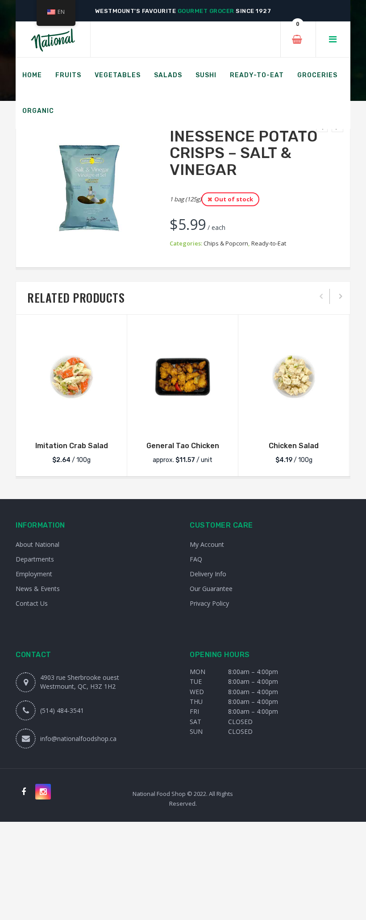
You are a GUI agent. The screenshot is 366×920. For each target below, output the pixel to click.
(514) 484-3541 (62, 710)
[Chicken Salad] (293, 376)
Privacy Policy (209, 603)
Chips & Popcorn (226, 243)
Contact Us (32, 603)
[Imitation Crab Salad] (71, 376)
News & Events (38, 588)
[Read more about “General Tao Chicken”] (182, 421)
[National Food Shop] (53, 39)
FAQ (196, 559)
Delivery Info (208, 574)
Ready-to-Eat (268, 243)
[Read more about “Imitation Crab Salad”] (71, 421)
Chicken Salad (294, 445)
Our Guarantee (211, 588)
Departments (35, 559)
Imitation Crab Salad (71, 445)
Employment (34, 574)
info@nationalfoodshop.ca (78, 738)
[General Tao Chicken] (182, 376)
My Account (207, 544)
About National (37, 544)
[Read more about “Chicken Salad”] (293, 421)
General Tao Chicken (182, 445)
